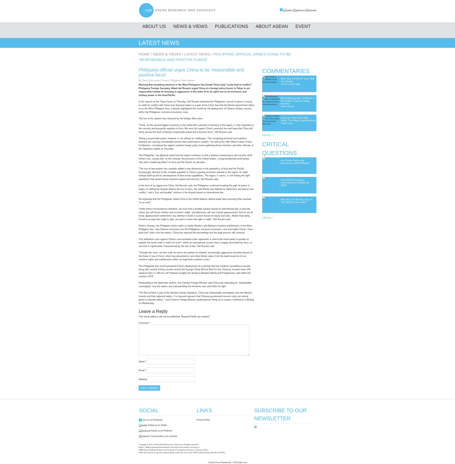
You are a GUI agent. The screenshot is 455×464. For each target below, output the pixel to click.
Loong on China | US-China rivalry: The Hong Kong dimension (298, 119)
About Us (154, 26)
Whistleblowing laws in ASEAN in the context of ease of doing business (298, 101)
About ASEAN (272, 26)
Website (143, 379)
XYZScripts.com (240, 462)
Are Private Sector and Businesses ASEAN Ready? (295, 161)
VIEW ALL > (268, 135)
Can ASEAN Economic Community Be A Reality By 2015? (295, 183)
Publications (231, 26)
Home (144, 54)
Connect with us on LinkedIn (163, 436)
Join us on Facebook (152, 420)
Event (303, 26)
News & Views (190, 26)
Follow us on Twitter (157, 425)
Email (142, 370)
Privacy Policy (203, 420)
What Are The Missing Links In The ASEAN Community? (296, 201)
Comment (144, 323)
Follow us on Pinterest (161, 431)
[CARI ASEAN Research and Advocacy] (178, 17)
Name (142, 361)
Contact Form (214, 462)
